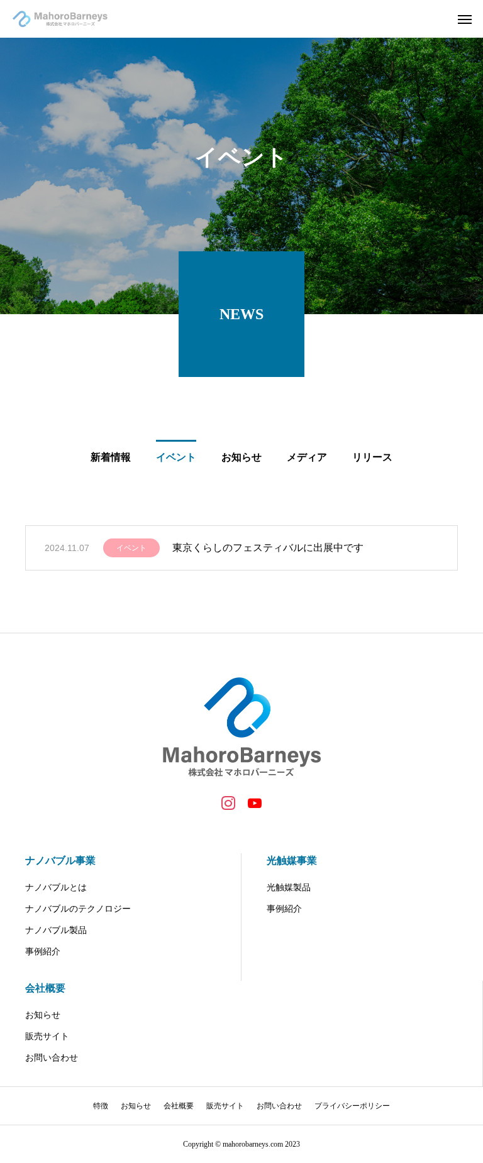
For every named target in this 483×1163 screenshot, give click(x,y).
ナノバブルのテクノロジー (78, 909)
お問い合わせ (51, 1057)
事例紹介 (42, 951)
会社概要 (45, 988)
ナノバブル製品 (56, 930)
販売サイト (47, 1036)
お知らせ (42, 1015)
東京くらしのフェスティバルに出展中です (268, 547)
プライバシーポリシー (352, 1105)
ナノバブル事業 (60, 860)
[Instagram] (228, 802)
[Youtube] (255, 802)
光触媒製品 (289, 887)
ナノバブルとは (56, 887)
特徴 (100, 1105)
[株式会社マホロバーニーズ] (60, 19)
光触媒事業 (292, 860)
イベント (131, 547)
